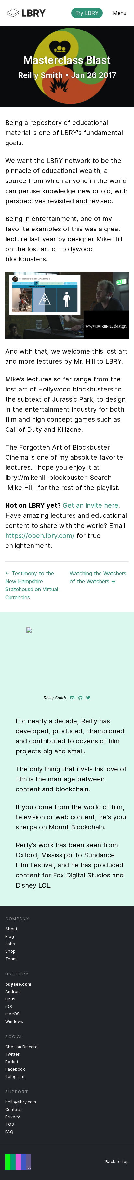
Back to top (117, 1161)
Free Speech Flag (18, 1162)
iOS (8, 1006)
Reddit (11, 1061)
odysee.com (18, 984)
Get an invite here (90, 505)
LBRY (62, 13)
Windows (14, 1021)
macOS (12, 1014)
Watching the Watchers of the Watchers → (98, 577)
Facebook (15, 1069)
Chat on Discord (21, 1046)
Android (13, 991)
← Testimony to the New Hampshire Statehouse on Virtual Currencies (31, 585)
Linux (10, 999)
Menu (119, 13)
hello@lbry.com (20, 1101)
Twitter (12, 1054)
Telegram (14, 1076)
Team (11, 958)
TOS (9, 1124)
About (11, 928)
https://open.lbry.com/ (39, 536)
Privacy (12, 1116)
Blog (9, 936)
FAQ (9, 1131)
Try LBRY (87, 13)
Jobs (10, 943)
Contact (13, 1109)
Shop (10, 951)
